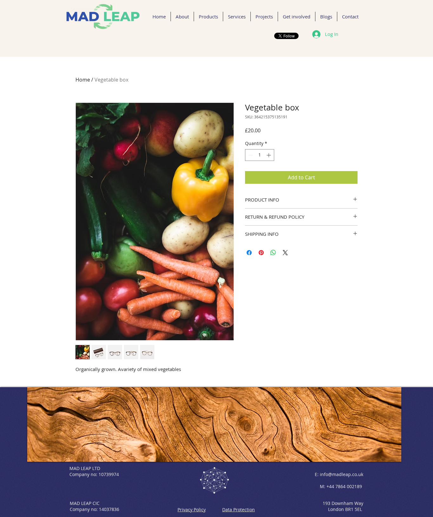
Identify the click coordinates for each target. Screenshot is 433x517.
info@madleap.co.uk (341, 474)
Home (82, 79)
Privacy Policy (192, 510)
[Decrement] (250, 155)
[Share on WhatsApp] (273, 252)
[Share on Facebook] (249, 252)
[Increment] (269, 155)
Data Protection (238, 510)
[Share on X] (285, 252)
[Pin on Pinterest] (261, 252)
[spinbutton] (259, 155)
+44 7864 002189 (344, 486)
